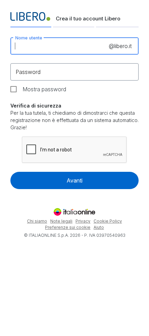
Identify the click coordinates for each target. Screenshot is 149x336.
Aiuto (99, 227)
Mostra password (44, 89)
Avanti (74, 180)
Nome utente (28, 37)
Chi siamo (37, 221)
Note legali (61, 221)
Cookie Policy (108, 221)
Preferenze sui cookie (67, 227)
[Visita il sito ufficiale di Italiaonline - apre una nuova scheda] (74, 212)
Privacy (83, 221)
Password (28, 71)
